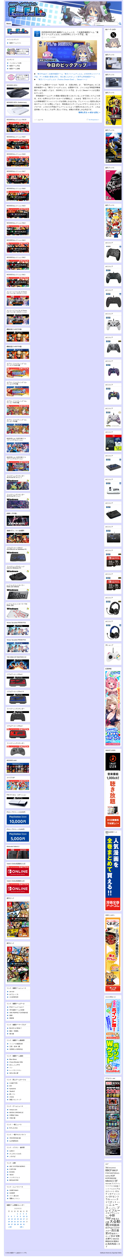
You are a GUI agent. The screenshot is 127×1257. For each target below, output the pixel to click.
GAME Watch (13, 1190)
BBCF (108, 1170)
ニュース (46, 37)
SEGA (11, 1175)
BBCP (115, 1170)
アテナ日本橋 (113, 1186)
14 (15, 1219)
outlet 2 (11, 1151)
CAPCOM (12, 1169)
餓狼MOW (109, 1241)
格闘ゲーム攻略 (14, 69)
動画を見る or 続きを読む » (89, 112)
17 (24, 1219)
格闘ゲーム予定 (14, 66)
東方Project (109, 1228)
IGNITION (113, 1173)
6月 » (22, 1227)
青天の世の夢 (13, 1073)
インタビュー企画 (15, 63)
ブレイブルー (112, 1209)
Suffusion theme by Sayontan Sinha (110, 1253)
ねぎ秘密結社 (13, 1141)
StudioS (12, 1091)
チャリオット (112, 1200)
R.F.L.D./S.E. (13, 1128)
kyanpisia (12, 1088)
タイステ (113, 1199)
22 (18, 1222)
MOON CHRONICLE (16, 1112)
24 (24, 1222)
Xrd (106, 1184)
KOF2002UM (110, 1178)
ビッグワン (112, 1208)
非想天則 (115, 1239)
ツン (10, 1067)
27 (12, 1224)
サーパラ (117, 1194)
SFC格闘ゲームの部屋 (16, 1010)
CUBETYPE (13, 1083)
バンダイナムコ (14, 1177)
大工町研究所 (13, 997)
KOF (113, 1175)
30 (21, 1224)
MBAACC (109, 1181)
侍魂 (113, 1219)
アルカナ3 (113, 1189)
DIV (10, 1086)
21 (15, 1222)
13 (12, 1219)
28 (15, 1224)
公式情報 (53, 37)
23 (21, 1222)
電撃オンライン (14, 1198)
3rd (106, 1167)
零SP (113, 1236)
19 (9, 1222)
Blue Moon (13, 1059)
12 (9, 1219)
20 (12, 1222)
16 (21, 1219)
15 (18, 1219)
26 (9, 1224)
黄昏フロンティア (15, 1100)
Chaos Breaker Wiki (16, 1062)
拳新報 (11, 1018)
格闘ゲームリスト (15, 43)
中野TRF (110, 1217)
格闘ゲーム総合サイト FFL (18, 1253)
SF (116, 1180)
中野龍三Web (13, 1115)
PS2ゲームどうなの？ (16, 1007)
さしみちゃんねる (15, 1154)
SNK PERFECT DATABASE (18, 1013)
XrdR (109, 1183)
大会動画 (112, 1223)
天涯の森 (12, 1118)
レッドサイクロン (15, 1070)
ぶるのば (12, 1156)
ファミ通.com (14, 1196)
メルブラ (109, 1213)
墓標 (10, 1015)
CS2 (107, 1173)
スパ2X (108, 1196)
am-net (11, 991)
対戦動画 (114, 1225)
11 (27, 1216)
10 (24, 1216)
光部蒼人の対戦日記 (16, 1049)
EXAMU (12, 1172)
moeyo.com (13, 1110)
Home (8, 24)
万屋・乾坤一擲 (14, 1046)
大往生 (11, 1097)
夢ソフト (12, 1094)
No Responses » (94, 119)
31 (24, 1224)
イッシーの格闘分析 (16, 1044)
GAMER (12, 1193)
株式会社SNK (13, 1180)
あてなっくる (13, 994)
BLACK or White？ (15, 1028)
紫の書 (11, 1034)
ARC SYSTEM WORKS (17, 1166)
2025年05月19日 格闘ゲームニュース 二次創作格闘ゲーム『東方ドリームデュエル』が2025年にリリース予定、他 (69, 33)
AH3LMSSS (112, 1168)
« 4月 (10, 1227)
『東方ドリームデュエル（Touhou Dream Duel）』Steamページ (62, 79)
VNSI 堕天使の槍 (15, 1138)
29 (18, 1224)
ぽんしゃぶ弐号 (14, 1065)
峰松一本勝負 (13, 1031)
